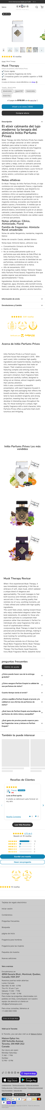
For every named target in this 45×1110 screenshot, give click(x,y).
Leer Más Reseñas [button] (22, 825)
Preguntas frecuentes (10, 921)
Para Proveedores (7, 1090)
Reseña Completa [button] (13, 817)
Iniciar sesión (7, 909)
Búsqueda (6, 927)
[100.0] (16, 875)
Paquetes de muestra (10, 952)
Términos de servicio (18, 1085)
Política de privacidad (20, 1088)
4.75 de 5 (28, 833)
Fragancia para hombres (12, 940)
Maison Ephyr (36, 1034)
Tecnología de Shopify (8, 1105)
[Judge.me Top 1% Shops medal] (33, 325)
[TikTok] (3, 1073)
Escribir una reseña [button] (22, 856)
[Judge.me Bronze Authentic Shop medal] (22, 325)
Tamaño (9, 87)
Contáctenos (7, 915)
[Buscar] (36, 7)
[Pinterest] (12, 1073)
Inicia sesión (7, 1094)
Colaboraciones (6, 1085)
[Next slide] (43, 805)
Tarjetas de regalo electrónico (14, 902)
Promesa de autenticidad (35, 1088)
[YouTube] (18, 1073)
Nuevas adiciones (9, 958)
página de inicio (8, 933)
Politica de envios (7, 1088)
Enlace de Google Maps (10, 1018)
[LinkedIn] (15, 1073)
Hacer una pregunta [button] (22, 862)
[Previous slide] (1, 805)
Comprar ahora (22, 113)
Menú (4, 7)
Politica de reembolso (32, 1085)
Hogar (3, 61)
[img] (11, 787)
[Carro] (41, 7)
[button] (7, 56)
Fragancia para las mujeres (13, 946)
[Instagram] (6, 1073)
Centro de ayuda (11, 667)
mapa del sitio (18, 1090)
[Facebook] (9, 1073)
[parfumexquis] (22, 7)
